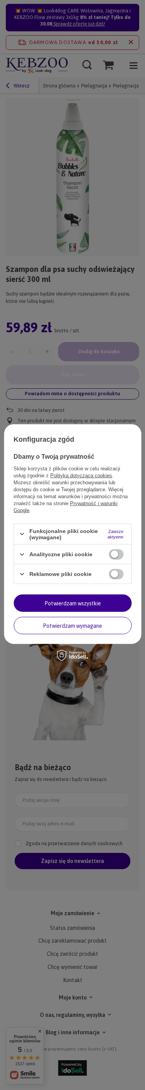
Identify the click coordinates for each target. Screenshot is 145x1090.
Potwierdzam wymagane (72, 625)
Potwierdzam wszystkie (72, 603)
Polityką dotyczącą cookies (81, 475)
